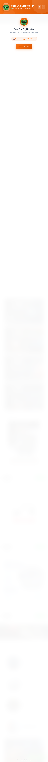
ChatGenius (27, 760)
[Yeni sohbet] (39, 7)
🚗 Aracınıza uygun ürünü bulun (24, 39)
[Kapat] (43, 7)
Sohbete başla (24, 46)
